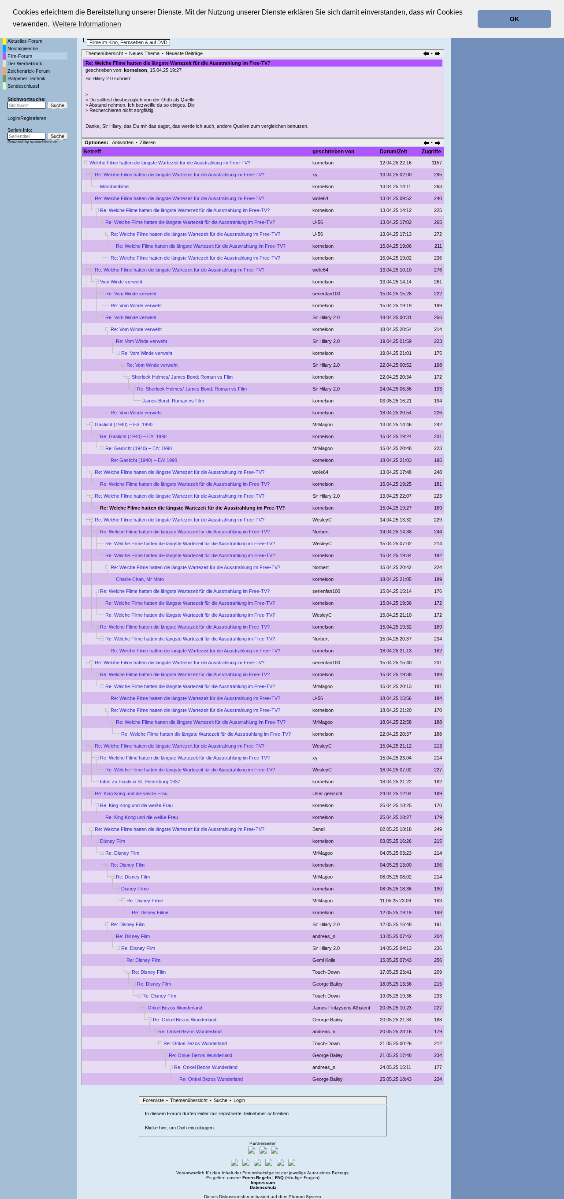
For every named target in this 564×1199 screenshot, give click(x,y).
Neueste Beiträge (184, 53)
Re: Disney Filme (144, 900)
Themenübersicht (104, 53)
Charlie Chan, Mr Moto (140, 579)
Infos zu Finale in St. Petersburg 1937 (140, 781)
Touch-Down (326, 972)
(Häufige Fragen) (297, 1177)
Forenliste (153, 1100)
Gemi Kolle (323, 960)
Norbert (320, 531)
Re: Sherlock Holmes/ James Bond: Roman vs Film (192, 388)
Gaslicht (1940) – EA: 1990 (123, 424)
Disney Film (112, 841)
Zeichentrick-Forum (28, 71)
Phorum (296, 1196)
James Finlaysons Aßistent (341, 1007)
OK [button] (514, 18)
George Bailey (327, 984)
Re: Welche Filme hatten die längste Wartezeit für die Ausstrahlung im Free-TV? (179, 174)
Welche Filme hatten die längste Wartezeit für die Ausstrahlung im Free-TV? (169, 162)
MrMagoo (322, 424)
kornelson (135, 70)
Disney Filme (135, 888)
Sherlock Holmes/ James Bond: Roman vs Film (182, 377)
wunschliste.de (44, 142)
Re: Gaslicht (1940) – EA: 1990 (133, 436)
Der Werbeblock (24, 63)
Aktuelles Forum (24, 41)
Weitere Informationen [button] (86, 24)
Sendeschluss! (23, 86)
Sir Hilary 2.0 (326, 317)
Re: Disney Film (122, 853)
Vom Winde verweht (121, 281)
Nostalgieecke (22, 48)
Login (13, 118)
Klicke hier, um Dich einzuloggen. (180, 1127)
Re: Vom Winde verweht (130, 293)
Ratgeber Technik (26, 78)
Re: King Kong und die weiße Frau (131, 793)
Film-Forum (19, 56)
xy (315, 174)
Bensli (318, 829)
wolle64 (320, 198)
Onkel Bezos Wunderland (175, 1007)
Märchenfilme (114, 186)
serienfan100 (326, 293)
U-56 (317, 222)
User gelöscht (327, 793)
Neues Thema (144, 53)
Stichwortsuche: (26, 99)
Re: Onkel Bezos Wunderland (184, 1019)
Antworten (123, 142)
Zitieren (148, 142)
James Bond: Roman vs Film (173, 400)
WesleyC (322, 519)
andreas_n (323, 936)
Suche (220, 1100)
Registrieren (33, 118)
